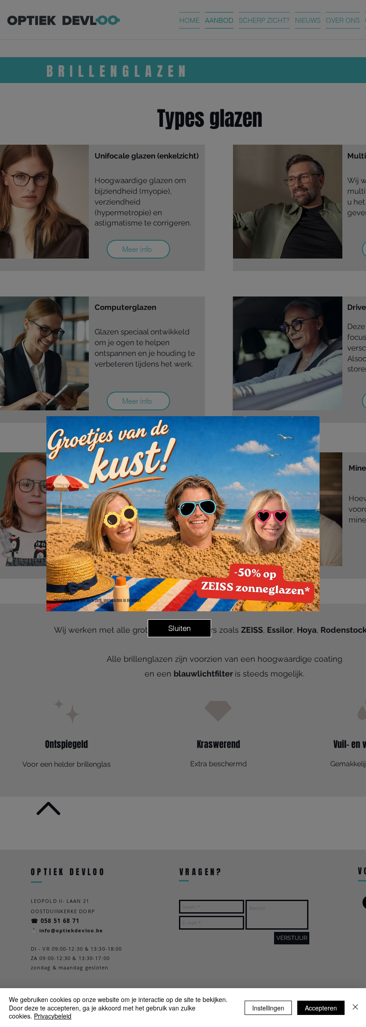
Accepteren (321, 1007)
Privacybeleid (52, 1015)
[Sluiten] (355, 1007)
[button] (179, 628)
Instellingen (268, 1007)
